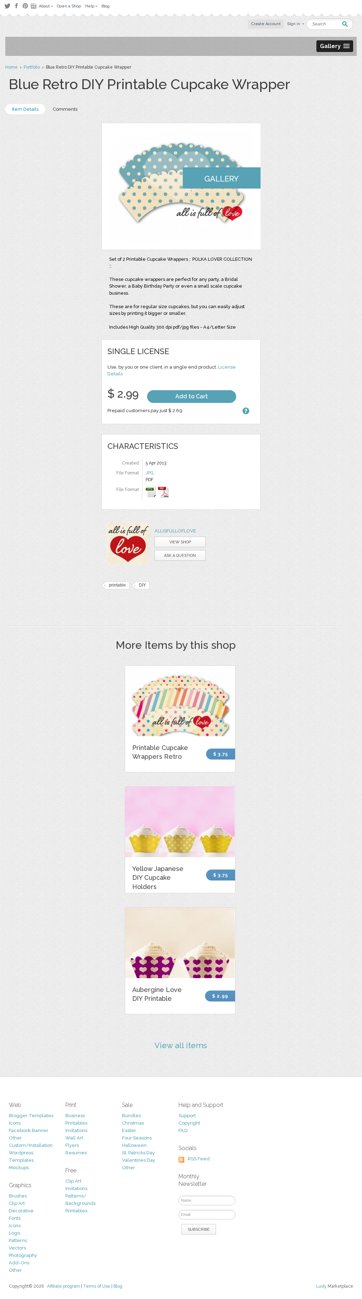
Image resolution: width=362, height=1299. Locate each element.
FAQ (183, 1130)
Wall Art (74, 1138)
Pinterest (25, 5)
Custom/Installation (31, 1145)
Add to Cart (191, 396)
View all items (180, 1045)
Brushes (18, 1196)
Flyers (72, 1145)
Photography (23, 1255)
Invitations (76, 1130)
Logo (14, 1233)
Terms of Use (96, 1286)
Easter (129, 1130)
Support (187, 1115)
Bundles (131, 1115)
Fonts (15, 1218)
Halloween (134, 1145)
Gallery (221, 178)
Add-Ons (19, 1262)
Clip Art (17, 1203)
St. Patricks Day (138, 1152)
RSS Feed (199, 1158)
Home (11, 67)
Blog (117, 1286)
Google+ (34, 6)
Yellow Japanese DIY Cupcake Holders (157, 877)
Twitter (7, 5)
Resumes (76, 1152)
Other (15, 1138)
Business (75, 1115)
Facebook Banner (28, 1130)
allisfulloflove (175, 530)
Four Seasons (137, 1138)
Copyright (189, 1123)
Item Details (25, 109)
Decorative (21, 1210)
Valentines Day (138, 1160)
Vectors (17, 1248)
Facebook (16, 6)
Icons (15, 1123)
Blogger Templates (31, 1115)
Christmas (133, 1123)
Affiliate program (63, 1286)
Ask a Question (180, 555)
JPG (149, 472)
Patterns (18, 1240)
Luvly (321, 1286)
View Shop (180, 542)
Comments (65, 109)
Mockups (19, 1167)
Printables (76, 1123)
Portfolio (32, 67)
